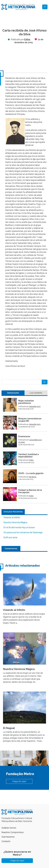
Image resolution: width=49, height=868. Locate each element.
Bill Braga (32, 477)
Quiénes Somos (9, 828)
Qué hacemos (8, 837)
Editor (31, 460)
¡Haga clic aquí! (19, 781)
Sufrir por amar (10, 537)
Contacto (6, 841)
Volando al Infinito (12, 517)
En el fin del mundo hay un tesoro (19, 527)
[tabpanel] (24, 450)
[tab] (13, 392)
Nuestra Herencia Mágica (15, 522)
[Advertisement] (24, 19)
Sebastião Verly (35, 406)
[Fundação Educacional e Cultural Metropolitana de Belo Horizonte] (18, 6)
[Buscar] (44, 382)
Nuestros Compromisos (13, 832)
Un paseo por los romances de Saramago (23, 532)
